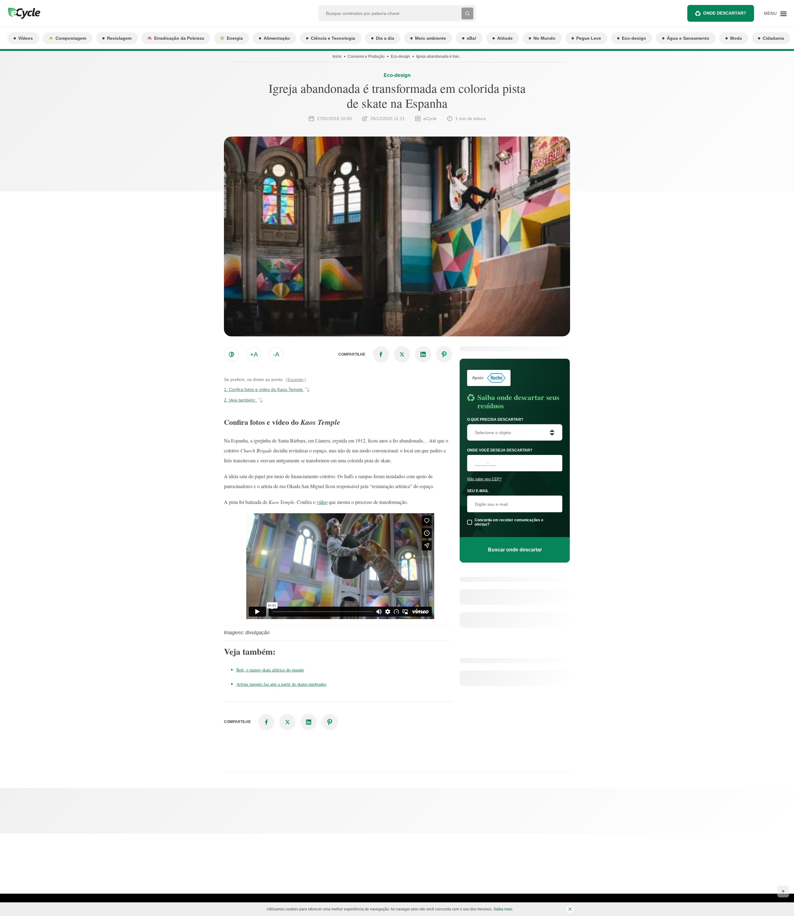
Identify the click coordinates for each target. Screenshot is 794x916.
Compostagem (71, 38)
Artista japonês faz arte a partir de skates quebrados (281, 684)
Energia (235, 38)
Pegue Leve (588, 38)
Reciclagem (119, 38)
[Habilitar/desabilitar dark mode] (231, 354)
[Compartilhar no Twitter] (402, 354)
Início (336, 56)
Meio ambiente (430, 38)
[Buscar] (467, 13)
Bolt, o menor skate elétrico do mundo (270, 670)
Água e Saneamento (688, 38)
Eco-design (634, 38)
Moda (736, 38)
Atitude (505, 38)
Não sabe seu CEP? (484, 479)
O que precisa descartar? (495, 419)
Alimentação (277, 38)
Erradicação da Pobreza (179, 38)
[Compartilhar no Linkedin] (423, 354)
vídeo (322, 502)
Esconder (296, 380)
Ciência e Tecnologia (333, 38)
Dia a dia (385, 38)
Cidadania (773, 38)
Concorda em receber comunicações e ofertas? (509, 522)
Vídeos (25, 38)
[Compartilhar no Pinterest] (444, 354)
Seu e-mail (477, 491)
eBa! (471, 38)
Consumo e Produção (366, 56)
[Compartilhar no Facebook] (381, 354)
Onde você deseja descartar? (499, 450)
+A (254, 354)
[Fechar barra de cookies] (570, 909)
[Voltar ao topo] (783, 891)
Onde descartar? (724, 13)
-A (276, 354)
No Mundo (544, 38)
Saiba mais (502, 909)
